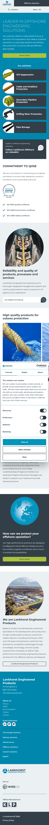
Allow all (24, 442)
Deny (24, 457)
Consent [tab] (8, 372)
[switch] (43, 417)
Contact (14, 10)
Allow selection (24, 450)
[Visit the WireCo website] (11, 787)
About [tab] (40, 372)
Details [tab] (24, 372)
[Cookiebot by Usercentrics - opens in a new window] (36, 365)
